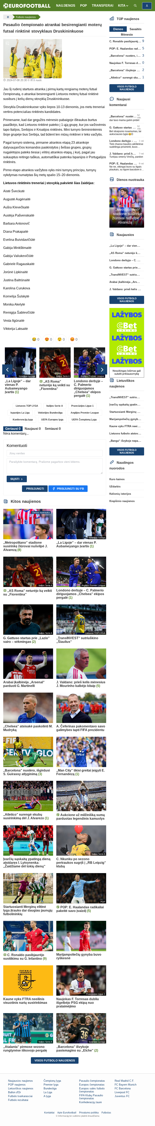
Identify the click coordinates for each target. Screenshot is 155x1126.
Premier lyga (51, 1084)
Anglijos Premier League (85, 412)
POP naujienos (17, 1084)
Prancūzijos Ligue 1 (82, 405)
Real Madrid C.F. (124, 1080)
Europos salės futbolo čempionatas (92, 1090)
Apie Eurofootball (66, 1112)
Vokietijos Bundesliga (50, 412)
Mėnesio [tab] (127, 34)
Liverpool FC (122, 1092)
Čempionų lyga (52, 1080)
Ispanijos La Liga (20, 412)
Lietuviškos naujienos (20, 1088)
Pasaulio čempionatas (92, 1080)
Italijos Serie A (54, 405)
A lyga (47, 1096)
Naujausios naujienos (20, 1080)
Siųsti (14, 479)
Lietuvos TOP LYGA (27, 405)
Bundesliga (50, 1088)
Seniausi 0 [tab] (53, 428)
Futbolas (106, 1112)
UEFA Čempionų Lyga (84, 419)
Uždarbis (114, 486)
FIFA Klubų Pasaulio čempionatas (91, 1097)
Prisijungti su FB (70, 488)
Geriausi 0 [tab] (13, 428)
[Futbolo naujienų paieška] (135, 5)
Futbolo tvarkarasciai (20, 1096)
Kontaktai (49, 1112)
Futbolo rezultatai (18, 1100)
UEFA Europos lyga (52, 419)
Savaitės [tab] (135, 29)
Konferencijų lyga (23, 419)
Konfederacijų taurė (90, 1102)
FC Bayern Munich (125, 1084)
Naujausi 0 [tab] (33, 428)
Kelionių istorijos (120, 493)
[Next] (102, 369)
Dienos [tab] (118, 29)
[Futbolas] (7, 17)
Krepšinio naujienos (122, 501)
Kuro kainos (117, 479)
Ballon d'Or (14, 1092)
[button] (123, 5)
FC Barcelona (123, 1088)
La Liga (48, 1092)
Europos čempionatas (92, 1084)
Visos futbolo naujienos (55, 1060)
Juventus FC (122, 1096)
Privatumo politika (89, 1112)
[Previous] (7, 369)
